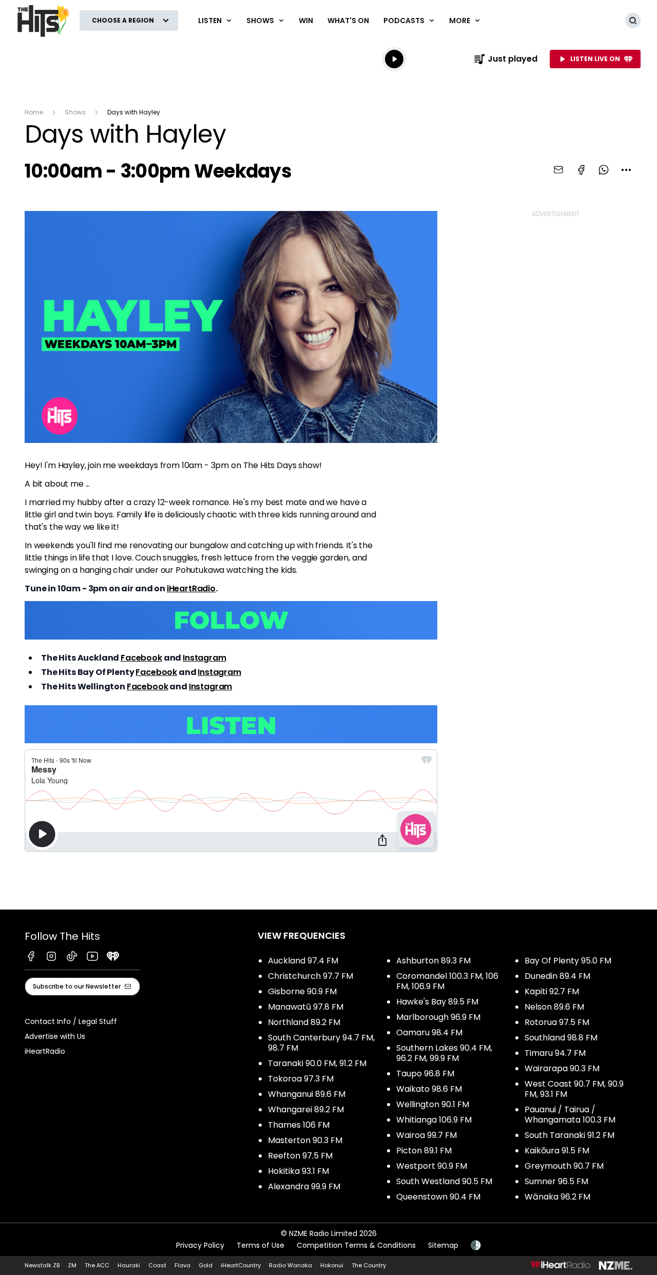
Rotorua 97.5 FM (557, 1022)
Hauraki (129, 1265)
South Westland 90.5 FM (444, 1181)
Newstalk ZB (42, 1265)
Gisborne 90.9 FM (302, 991)
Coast (157, 1265)
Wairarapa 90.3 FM (562, 1068)
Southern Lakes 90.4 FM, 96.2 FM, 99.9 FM (444, 1053)
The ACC (97, 1265)
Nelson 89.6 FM (554, 1007)
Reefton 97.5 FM (300, 1156)
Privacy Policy (200, 1245)
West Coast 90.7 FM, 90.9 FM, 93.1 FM (574, 1089)
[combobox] (626, 170)
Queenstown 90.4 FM (438, 1197)
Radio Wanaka (290, 1265)
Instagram (204, 658)
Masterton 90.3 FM (305, 1140)
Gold (205, 1265)
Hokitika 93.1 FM (298, 1171)
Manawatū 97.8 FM (305, 1007)
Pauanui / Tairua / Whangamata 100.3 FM (570, 1115)
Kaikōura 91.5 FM (557, 1150)
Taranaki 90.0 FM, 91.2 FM (317, 1063)
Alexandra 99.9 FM (304, 1186)
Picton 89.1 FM (424, 1150)
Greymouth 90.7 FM (564, 1166)
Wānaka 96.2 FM (557, 1197)
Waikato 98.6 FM (429, 1089)
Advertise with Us (55, 1036)
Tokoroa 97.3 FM (301, 1079)
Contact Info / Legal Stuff (71, 1021)
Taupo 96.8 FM (425, 1073)
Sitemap (443, 1245)
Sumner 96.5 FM (556, 1181)
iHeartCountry (241, 1265)
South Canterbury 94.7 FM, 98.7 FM (321, 1043)
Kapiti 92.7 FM (552, 991)
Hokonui (331, 1265)
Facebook (141, 658)
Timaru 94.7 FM (555, 1053)
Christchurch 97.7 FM (310, 976)
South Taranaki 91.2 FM (569, 1135)
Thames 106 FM (299, 1125)
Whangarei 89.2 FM (306, 1109)
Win (306, 20)
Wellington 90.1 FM (432, 1104)
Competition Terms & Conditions (356, 1245)
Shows (75, 112)
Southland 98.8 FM (561, 1038)
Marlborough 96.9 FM (438, 1017)
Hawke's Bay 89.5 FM (437, 1002)
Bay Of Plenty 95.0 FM (568, 961)
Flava (182, 1265)
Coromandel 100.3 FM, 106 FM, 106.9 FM (447, 981)
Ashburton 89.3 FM (433, 961)
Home (34, 112)
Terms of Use (260, 1245)
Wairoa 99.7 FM (426, 1135)
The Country (369, 1265)
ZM (72, 1265)
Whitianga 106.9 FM (434, 1120)
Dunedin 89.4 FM (557, 976)
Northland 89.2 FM (304, 1022)
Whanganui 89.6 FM (306, 1094)
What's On (348, 20)
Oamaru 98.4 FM (429, 1032)
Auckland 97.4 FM (303, 961)
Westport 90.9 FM (431, 1166)
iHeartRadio (191, 588)
